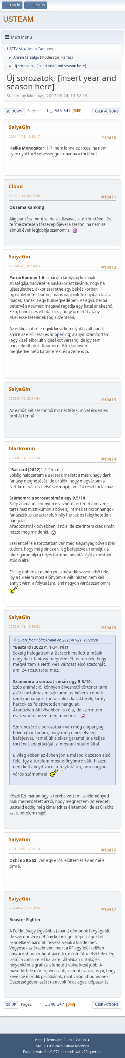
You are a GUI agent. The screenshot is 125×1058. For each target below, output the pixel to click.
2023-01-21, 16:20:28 (24, 457)
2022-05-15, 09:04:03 (24, 266)
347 (67, 110)
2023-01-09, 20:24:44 (24, 398)
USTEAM (18, 19)
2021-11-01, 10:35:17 (24, 136)
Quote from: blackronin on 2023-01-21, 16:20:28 (58, 640)
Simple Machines (76, 1046)
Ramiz (66, 57)
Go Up (10, 1004)
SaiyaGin (19, 127)
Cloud (16, 186)
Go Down (13, 111)
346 (58, 110)
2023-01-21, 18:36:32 (24, 626)
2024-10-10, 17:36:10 (24, 848)
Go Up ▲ (83, 1039)
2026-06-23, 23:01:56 (24, 908)
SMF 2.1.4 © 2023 (49, 1046)
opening (62, 334)
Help (38, 1039)
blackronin (22, 448)
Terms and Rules (59, 1039)
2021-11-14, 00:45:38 (24, 195)
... (52, 110)
